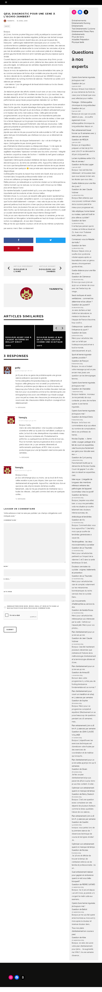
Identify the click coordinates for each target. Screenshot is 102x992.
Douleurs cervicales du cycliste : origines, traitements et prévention (84, 570)
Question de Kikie (79, 937)
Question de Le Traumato (82, 548)
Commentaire (10, 520)
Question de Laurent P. (81, 305)
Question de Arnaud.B (80, 672)
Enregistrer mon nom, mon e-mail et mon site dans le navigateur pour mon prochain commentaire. (33, 607)
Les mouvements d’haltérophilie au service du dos (83, 604)
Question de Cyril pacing (82, 458)
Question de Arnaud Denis (82, 417)
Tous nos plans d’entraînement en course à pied (83, 931)
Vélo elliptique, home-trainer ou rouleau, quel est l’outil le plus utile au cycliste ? (83, 214)
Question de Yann (79, 221)
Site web (8, 591)
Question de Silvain (79, 769)
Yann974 (10, 21)
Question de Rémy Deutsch (83, 794)
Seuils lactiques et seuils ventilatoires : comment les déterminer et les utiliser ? (82, 298)
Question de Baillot (79, 909)
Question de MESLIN (80, 140)
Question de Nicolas (80, 850)
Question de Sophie (80, 701)
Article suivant (47, 266)
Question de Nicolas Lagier (83, 165)
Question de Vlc (78, 520)
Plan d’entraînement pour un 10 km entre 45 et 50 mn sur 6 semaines (84, 763)
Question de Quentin (80, 822)
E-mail (7, 579)
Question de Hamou (80, 495)
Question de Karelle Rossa (82, 610)
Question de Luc (78, 83)
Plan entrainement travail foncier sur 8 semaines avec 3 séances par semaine (84, 133)
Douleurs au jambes (47, 270)
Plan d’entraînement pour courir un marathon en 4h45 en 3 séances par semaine (83, 694)
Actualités (75, 40)
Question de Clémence (81, 277)
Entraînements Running (81, 23)
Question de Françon (80, 361)
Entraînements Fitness (80, 31)
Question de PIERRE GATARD (83, 884)
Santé (7, 26)
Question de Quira (79, 333)
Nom (6, 566)
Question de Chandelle (81, 389)
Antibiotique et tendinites (82, 517)
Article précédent (23, 266)
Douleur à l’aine (20, 270)
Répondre (21, 407)
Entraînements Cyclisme (85, 29)
